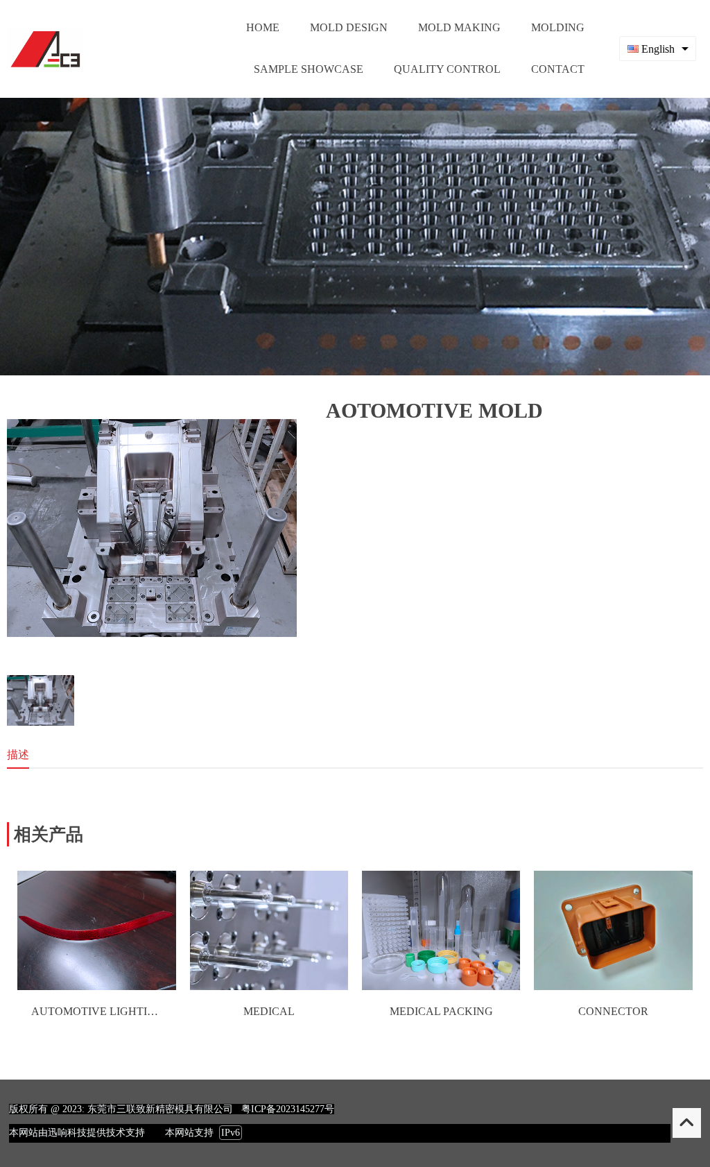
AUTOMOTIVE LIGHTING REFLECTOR (131, 1011)
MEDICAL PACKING (441, 1011)
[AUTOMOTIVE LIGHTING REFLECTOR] (96, 986)
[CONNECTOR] (613, 986)
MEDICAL (269, 1011)
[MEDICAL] (269, 986)
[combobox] (657, 48)
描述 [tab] (18, 754)
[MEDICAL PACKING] (441, 986)
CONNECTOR (613, 1011)
